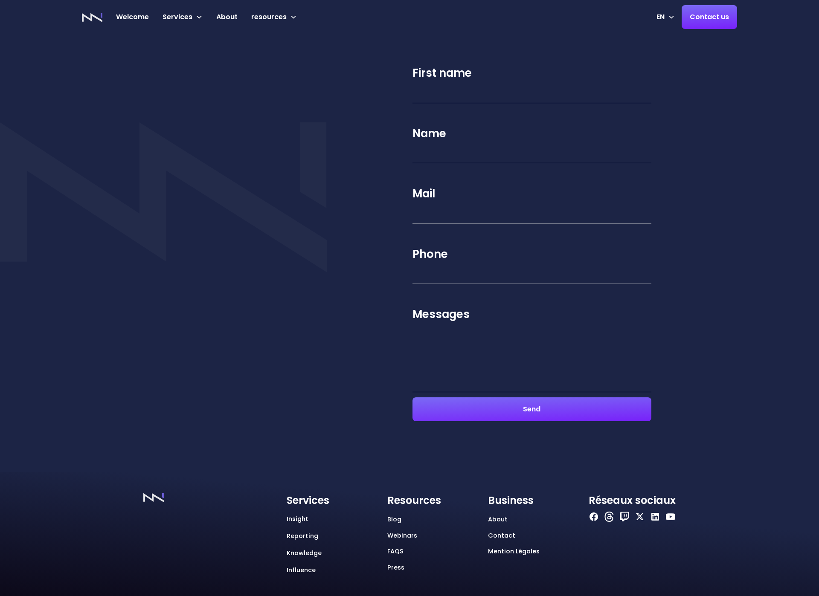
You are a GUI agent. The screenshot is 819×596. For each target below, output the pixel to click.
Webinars (402, 535)
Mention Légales (514, 551)
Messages (441, 314)
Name (429, 133)
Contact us (709, 17)
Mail (423, 193)
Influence (301, 570)
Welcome (132, 17)
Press (395, 567)
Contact (501, 535)
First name (442, 73)
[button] (183, 17)
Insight (297, 519)
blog (394, 519)
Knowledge (304, 553)
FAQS (395, 551)
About (227, 17)
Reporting (302, 536)
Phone (430, 254)
